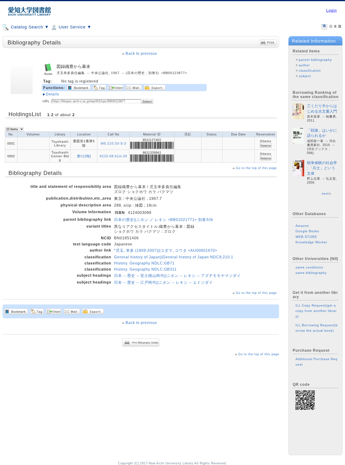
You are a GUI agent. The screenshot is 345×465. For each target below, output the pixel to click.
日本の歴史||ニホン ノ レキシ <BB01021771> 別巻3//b (163, 220)
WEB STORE (306, 237)
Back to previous (141, 53)
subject (305, 76)
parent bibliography (315, 60)
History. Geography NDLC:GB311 (145, 269)
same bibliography (311, 273)
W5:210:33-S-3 (113, 143)
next (325, 193)
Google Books (307, 231)
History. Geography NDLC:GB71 (144, 263)
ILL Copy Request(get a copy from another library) (316, 310)
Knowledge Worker (311, 242)
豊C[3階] (84, 156)
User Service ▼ (74, 27)
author (304, 65)
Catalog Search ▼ (29, 27)
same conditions (309, 267)
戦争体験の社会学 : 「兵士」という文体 (322, 168)
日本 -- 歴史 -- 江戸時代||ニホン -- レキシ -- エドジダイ (163, 282)
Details (52, 94)
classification (310, 70)
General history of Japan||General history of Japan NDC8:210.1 (173, 257)
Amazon (302, 226)
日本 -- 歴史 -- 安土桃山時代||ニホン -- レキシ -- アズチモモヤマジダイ (177, 276)
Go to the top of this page (256, 168)
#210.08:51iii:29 (113, 156)
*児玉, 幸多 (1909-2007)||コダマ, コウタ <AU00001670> (165, 250)
